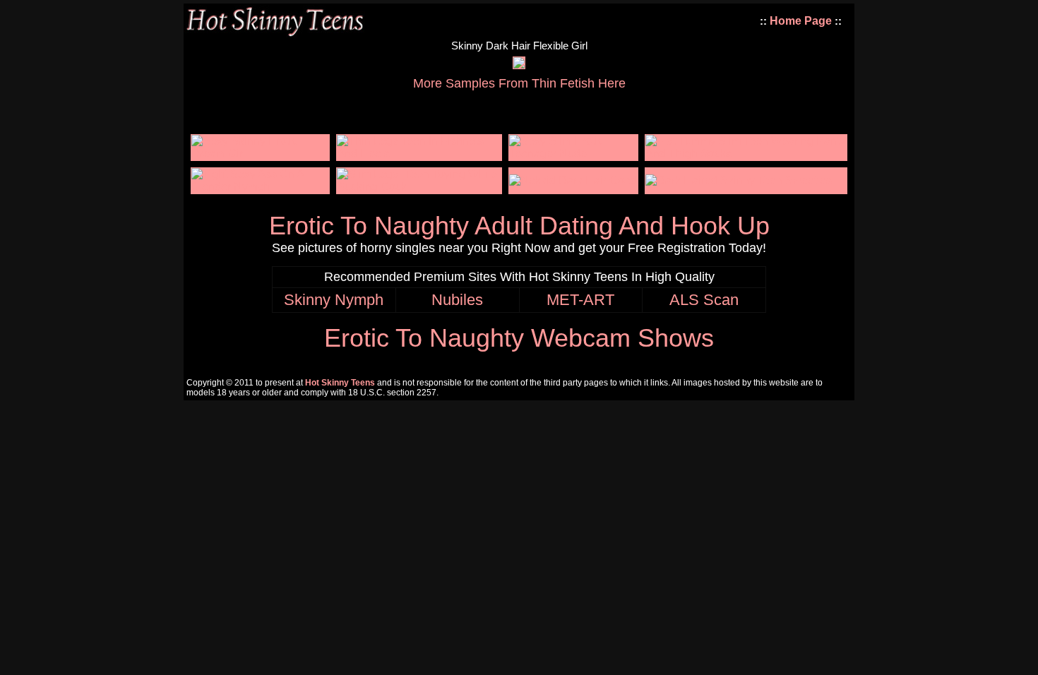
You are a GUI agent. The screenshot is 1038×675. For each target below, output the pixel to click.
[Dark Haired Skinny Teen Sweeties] (738, 180)
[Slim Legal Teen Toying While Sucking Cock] (419, 187)
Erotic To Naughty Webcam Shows (519, 337)
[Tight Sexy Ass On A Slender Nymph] (260, 187)
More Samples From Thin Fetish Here (519, 83)
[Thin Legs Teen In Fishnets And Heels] (419, 154)
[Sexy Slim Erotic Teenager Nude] (573, 154)
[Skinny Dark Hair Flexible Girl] (519, 65)
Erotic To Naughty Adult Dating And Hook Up (519, 225)
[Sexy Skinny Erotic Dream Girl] (260, 154)
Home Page (801, 21)
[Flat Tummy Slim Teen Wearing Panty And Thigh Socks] (746, 154)
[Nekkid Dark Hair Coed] (573, 180)
